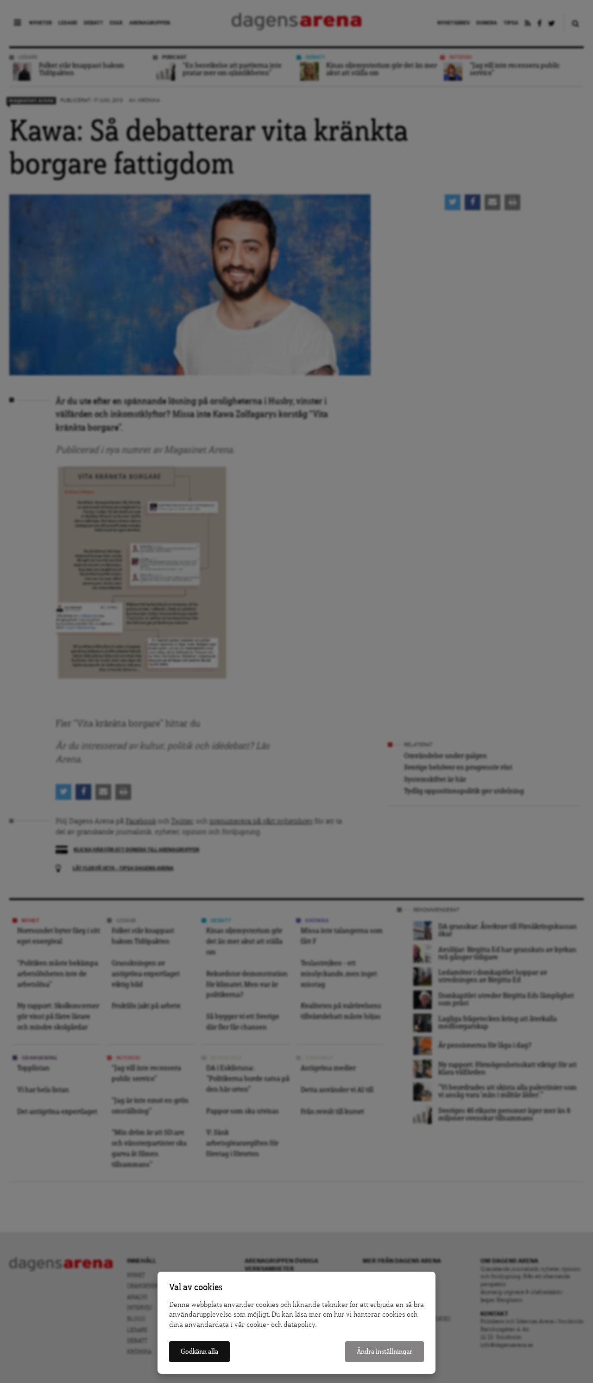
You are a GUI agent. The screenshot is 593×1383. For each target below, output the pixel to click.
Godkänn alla (199, 1351)
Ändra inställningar (384, 1351)
